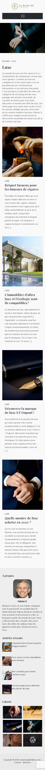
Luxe (7, 181)
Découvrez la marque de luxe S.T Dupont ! (21, 410)
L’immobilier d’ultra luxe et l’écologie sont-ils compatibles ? (22, 299)
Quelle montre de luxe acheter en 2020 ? (21, 520)
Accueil (5, 61)
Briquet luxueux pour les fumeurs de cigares (21, 187)
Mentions (27, 762)
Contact (17, 762)
